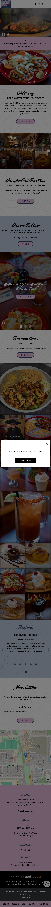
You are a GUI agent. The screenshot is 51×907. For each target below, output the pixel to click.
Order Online (25, 460)
